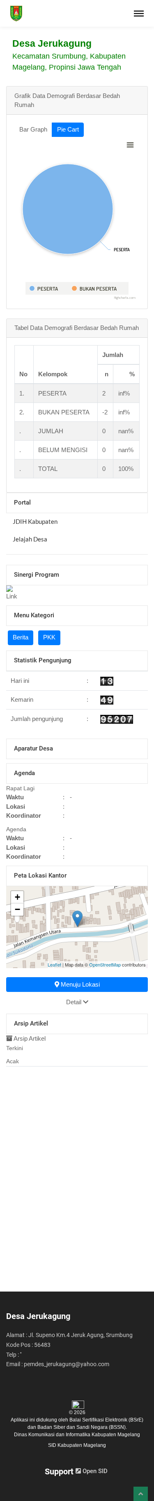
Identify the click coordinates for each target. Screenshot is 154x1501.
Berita (20, 637)
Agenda (16, 829)
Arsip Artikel (29, 1038)
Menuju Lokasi (79, 984)
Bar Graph (33, 129)
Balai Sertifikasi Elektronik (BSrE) (106, 1420)
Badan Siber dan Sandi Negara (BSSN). (82, 1427)
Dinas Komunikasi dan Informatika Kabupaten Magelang (77, 1434)
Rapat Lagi (20, 788)
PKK (49, 637)
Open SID (94, 1471)
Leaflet (54, 964)
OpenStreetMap (105, 964)
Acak (12, 1061)
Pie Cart (68, 129)
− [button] (17, 909)
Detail (74, 1001)
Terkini (14, 1048)
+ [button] (17, 897)
